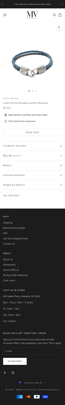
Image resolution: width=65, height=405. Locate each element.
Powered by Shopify (48, 389)
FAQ (5, 233)
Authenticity (9, 264)
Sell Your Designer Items (15, 238)
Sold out (32, 132)
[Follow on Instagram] (13, 372)
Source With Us (11, 270)
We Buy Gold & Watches (15, 275)
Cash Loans (9, 280)
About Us (8, 259)
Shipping (7, 222)
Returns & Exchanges (14, 227)
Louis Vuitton (10, 98)
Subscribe (15, 361)
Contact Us (9, 243)
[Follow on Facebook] (4, 372)
